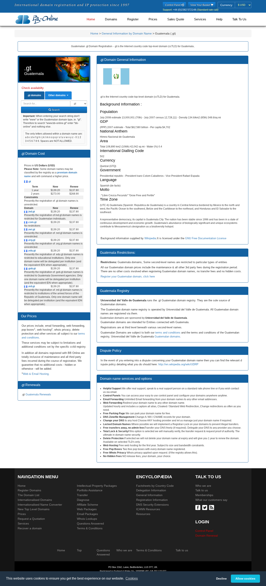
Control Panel (204, 530)
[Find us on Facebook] (198, 507)
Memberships (204, 495)
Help (219, 19)
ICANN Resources (148, 509)
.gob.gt (31, 268)
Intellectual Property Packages (97, 485)
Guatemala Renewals (38, 394)
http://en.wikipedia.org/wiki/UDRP (178, 364)
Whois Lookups (87, 518)
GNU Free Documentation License (205, 238)
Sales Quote (175, 19)
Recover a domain (30, 528)
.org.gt (31, 240)
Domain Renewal (206, 535)
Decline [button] (221, 578)
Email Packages (87, 514)
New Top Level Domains (33, 509)
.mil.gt (31, 286)
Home (91, 19)
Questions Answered (90, 523)
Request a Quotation (31, 518)
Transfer (82, 495)
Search (55, 109)
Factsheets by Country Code (155, 485)
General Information (149, 495)
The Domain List (28, 495)
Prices (153, 19)
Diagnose (83, 499)
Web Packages (87, 509)
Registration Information (152, 499)
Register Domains (29, 490)
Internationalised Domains (35, 499)
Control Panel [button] (173, 5)
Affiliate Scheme (87, 504)
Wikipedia (150, 238)
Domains (111, 19)
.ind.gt (31, 211)
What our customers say (211, 499)
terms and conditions (167, 332)
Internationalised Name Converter (40, 504)
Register (133, 19)
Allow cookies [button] (245, 578)
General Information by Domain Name (127, 33)
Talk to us (201, 490)
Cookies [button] (132, 578)
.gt (29, 181)
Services (200, 19)
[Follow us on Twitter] (205, 507)
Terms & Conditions (89, 528)
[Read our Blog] (212, 507)
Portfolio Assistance (89, 490)
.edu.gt (31, 250)
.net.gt (31, 229)
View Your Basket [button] (200, 5)
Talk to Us (239, 19)
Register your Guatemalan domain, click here (128, 276)
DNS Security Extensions (152, 504)
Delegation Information (151, 490)
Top (79, 550)
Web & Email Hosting (36, 373)
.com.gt (32, 222)
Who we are (203, 485)
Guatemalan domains (167, 336)
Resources (143, 514)
